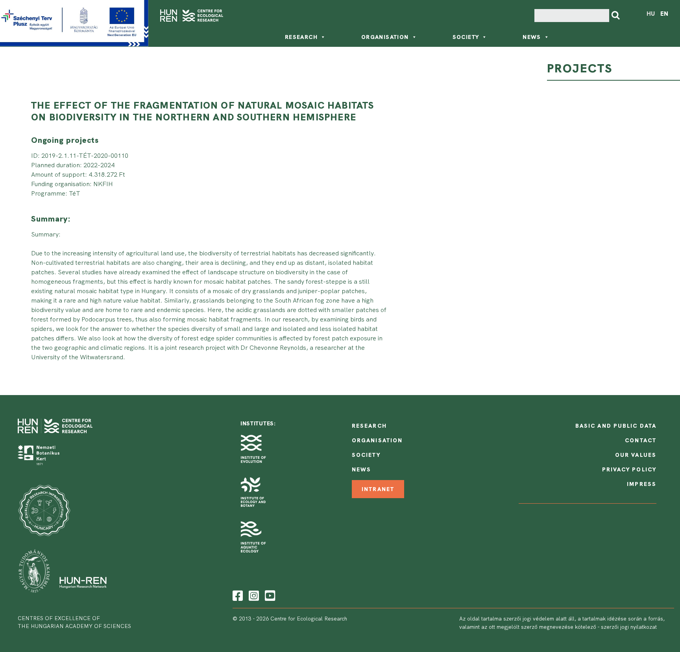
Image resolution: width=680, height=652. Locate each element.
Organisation (385, 37)
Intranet (378, 489)
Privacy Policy (629, 469)
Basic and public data (615, 425)
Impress (641, 484)
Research (301, 37)
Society (466, 37)
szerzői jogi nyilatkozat (629, 626)
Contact (640, 440)
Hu (651, 14)
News (532, 37)
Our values (635, 454)
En (664, 14)
